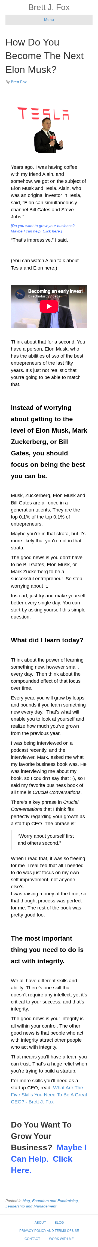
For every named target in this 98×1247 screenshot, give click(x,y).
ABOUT (40, 1223)
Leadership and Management (30, 1206)
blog (26, 1201)
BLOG (59, 1223)
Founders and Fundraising (55, 1201)
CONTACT (32, 1239)
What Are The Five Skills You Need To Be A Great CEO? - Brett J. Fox (49, 1095)
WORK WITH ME (61, 1239)
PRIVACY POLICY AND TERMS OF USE (49, 1231)
